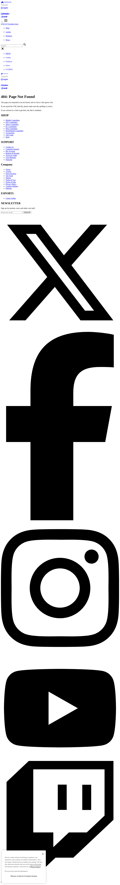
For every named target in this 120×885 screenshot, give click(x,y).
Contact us (9, 147)
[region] (24, 866)
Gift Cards (9, 135)
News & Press (11, 174)
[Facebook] (60, 520)
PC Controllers (11, 127)
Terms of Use (11, 180)
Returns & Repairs (12, 153)
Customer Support (12, 149)
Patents (8, 178)
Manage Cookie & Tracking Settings (24, 876)
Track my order (11, 155)
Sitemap (9, 188)
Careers (8, 172)
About (8, 169)
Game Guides (11, 198)
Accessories (10, 133)
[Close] (42, 853)
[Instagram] (60, 655)
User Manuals (11, 158)
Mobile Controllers (13, 120)
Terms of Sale (11, 182)
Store (7, 137)
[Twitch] (60, 878)
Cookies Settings (12, 186)
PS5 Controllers (11, 122)
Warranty (9, 160)
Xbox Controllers (12, 124)
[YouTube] (60, 760)
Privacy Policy (11, 184)
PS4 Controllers (11, 129)
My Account (10, 151)
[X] (60, 331)
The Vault (9, 176)
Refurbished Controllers (14, 131)
